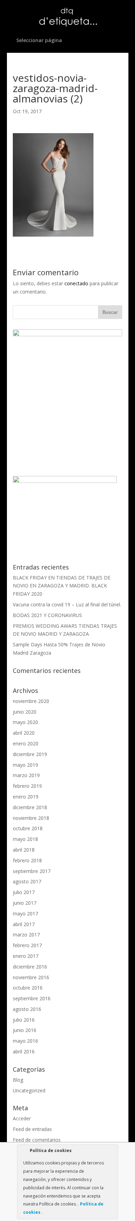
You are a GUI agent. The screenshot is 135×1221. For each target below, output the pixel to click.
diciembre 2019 (30, 754)
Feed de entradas (32, 1129)
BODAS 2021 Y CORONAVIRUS (47, 615)
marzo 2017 (26, 934)
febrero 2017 (27, 945)
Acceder (22, 1118)
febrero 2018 (27, 860)
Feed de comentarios (37, 1139)
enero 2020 (25, 743)
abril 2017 (24, 924)
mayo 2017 (25, 913)
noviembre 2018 (31, 818)
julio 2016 (24, 1019)
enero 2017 (25, 956)
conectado (76, 283)
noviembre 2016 (31, 977)
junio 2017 (24, 903)
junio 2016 (24, 1030)
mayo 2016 (25, 1041)
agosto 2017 (27, 881)
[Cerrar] (112, 1151)
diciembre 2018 (30, 807)
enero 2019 (25, 796)
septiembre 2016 (32, 998)
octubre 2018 (28, 828)
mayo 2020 (25, 722)
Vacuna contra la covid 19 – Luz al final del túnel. (67, 604)
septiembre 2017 (32, 871)
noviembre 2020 (31, 701)
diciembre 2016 (30, 966)
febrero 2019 (27, 786)
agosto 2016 (27, 1009)
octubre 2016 (28, 987)
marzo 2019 (26, 775)
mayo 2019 (25, 765)
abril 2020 (24, 732)
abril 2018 (24, 849)
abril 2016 (24, 1051)
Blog (18, 1079)
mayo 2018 (25, 839)
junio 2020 (24, 711)
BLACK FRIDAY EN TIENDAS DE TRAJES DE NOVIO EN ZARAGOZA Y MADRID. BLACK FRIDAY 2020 (61, 585)
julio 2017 (24, 892)
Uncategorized (29, 1090)
